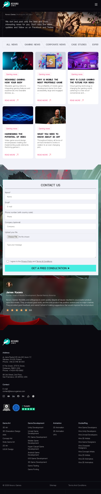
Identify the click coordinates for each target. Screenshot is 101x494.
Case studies (78, 44)
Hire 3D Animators (85, 462)
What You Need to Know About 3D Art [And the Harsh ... (48, 137)
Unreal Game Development (33, 432)
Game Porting (33, 469)
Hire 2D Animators (85, 459)
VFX (55, 435)
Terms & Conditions (44, 261)
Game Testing (33, 465)
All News (11, 44)
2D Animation (58, 427)
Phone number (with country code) (19, 212)
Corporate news (55, 44)
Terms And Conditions (77, 485)
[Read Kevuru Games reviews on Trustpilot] (28, 407)
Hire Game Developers (87, 427)
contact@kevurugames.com (14, 391)
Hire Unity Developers (87, 431)
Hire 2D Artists (84, 455)
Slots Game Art (9, 442)
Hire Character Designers (84, 446)
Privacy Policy (26, 261)
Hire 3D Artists (84, 438)
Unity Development (35, 427)
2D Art (5, 445)
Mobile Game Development (33, 441)
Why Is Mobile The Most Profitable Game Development (49, 82)
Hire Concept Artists (86, 451)
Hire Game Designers (87, 442)
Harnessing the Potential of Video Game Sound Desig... (16, 137)
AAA (4, 435)
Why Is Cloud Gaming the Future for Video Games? (82, 82)
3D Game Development (37, 462)
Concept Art (7, 438)
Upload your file (11, 232)
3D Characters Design (11, 431)
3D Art (5, 427)
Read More (10, 100)
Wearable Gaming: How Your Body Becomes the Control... (18, 82)
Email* (7, 202)
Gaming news (32, 44)
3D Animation (58, 431)
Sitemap (53, 485)
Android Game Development (33, 453)
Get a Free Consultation (49, 268)
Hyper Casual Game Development (36, 447)
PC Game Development (37, 437)
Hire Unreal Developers (87, 435)
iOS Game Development (37, 458)
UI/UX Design (8, 449)
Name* (8, 192)
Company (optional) (12, 222)
